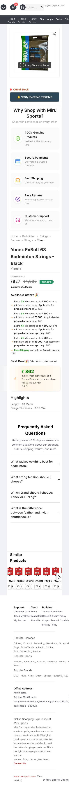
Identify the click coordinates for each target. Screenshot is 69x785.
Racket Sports (22, 21)
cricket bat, (26, 651)
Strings (44, 236)
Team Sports (12, 21)
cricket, (18, 643)
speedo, (48, 675)
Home (14, 236)
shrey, (39, 675)
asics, (31, 675)
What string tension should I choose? (31, 479)
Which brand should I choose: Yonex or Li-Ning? (32, 495)
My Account (20, 620)
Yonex (41, 240)
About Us (35, 620)
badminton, (52, 643)
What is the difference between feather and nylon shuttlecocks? (29, 512)
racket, (37, 651)
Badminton (28, 236)
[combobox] (31, 7)
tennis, (62, 661)
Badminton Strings (22, 240)
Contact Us (36, 616)
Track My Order (22, 616)
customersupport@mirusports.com (46, 5)
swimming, (39, 643)
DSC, (16, 675)
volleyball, (52, 661)
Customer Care (22, 611)
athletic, (40, 647)
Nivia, (23, 675)
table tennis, (28, 647)
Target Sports (33, 21)
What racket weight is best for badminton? (32, 464)
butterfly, (58, 675)
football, (27, 643)
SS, (66, 675)
